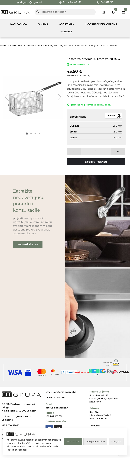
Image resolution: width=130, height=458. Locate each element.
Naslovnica (18, 24)
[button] (7, 97)
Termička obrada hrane (39, 45)
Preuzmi (111, 115)
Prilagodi (116, 441)
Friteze (58, 45)
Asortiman (66, 24)
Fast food (69, 45)
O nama (43, 24)
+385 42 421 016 (54, 416)
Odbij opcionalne (95, 441)
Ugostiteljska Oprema (101, 24)
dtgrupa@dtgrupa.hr (57, 407)
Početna (5, 45)
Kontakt (66, 31)
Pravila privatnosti (56, 397)
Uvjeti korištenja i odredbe (61, 392)
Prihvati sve (72, 441)
